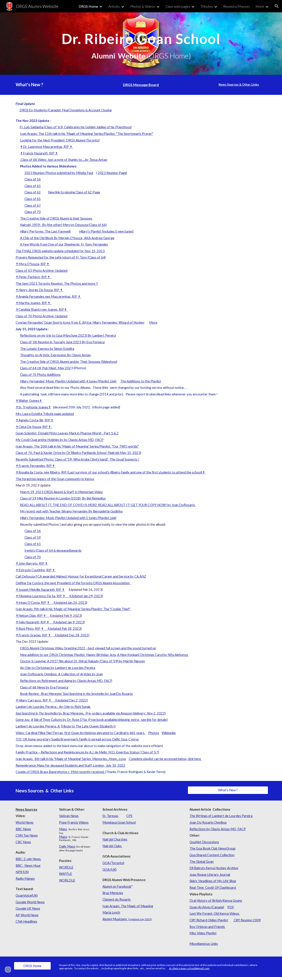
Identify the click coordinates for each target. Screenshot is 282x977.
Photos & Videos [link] (142, 6)
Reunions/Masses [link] (236, 6)
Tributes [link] (206, 6)
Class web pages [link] (177, 6)
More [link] (260, 6)
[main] (141, 44)
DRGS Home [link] (88, 6)
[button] (276, 6)
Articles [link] (114, 6)
